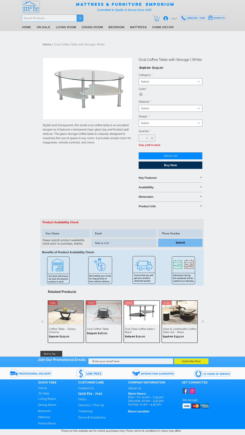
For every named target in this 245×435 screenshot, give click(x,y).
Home (47, 44)
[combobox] (170, 81)
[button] (157, 19)
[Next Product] (203, 321)
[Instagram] (192, 391)
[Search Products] (80, 18)
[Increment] (152, 138)
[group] (122, 321)
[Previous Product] (42, 321)
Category (146, 75)
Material (145, 101)
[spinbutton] (147, 138)
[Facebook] (185, 391)
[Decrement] (141, 138)
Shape (144, 116)
